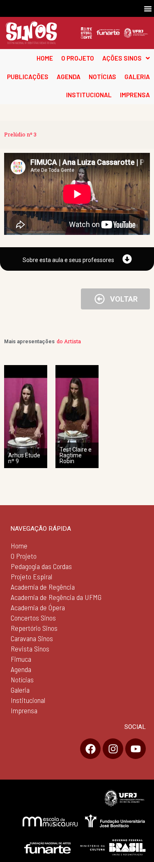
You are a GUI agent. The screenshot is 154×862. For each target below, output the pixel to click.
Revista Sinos (30, 648)
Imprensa (24, 710)
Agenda (21, 669)
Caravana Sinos (32, 638)
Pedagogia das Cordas (41, 566)
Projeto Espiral (31, 576)
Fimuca (21, 658)
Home (19, 545)
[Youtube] (135, 748)
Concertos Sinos (33, 617)
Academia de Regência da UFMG (56, 597)
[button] (148, 8)
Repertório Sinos (34, 627)
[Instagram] (113, 748)
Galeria (20, 689)
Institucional (28, 700)
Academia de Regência (43, 586)
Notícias (22, 679)
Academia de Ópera (38, 607)
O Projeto (24, 555)
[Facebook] (90, 748)
